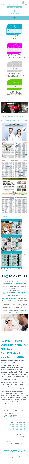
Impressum (5, 451)
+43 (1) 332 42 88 (15, 37)
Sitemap (20, 451)
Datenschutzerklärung (12, 451)
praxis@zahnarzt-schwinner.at (14, 40)
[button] (14, 18)
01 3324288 (15, 13)
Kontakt (24, 451)
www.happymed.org (14, 335)
